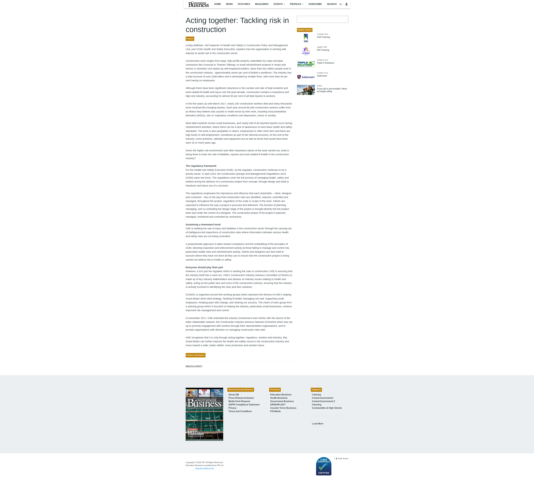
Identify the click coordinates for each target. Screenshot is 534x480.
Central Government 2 (323, 401)
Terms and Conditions (240, 411)
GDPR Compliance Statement (243, 404)
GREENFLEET (277, 404)
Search (332, 4)
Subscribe (315, 4)
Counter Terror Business (283, 408)
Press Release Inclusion (241, 398)
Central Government (322, 398)
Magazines (262, 4)
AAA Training (323, 37)
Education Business (281, 394)
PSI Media (275, 411)
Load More (317, 423)
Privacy (232, 408)
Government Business (282, 401)
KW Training (323, 50)
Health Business (279, 398)
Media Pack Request (239, 401)
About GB (233, 394)
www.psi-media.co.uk (204, 468)
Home (217, 4)
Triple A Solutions (325, 63)
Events (278, 4)
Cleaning (316, 404)
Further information (195, 355)
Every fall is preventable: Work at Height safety (332, 90)
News (229, 4)
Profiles (295, 4)
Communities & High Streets (327, 408)
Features (244, 4)
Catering (316, 394)
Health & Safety (194, 366)
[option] (204, 414)
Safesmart (322, 76)
